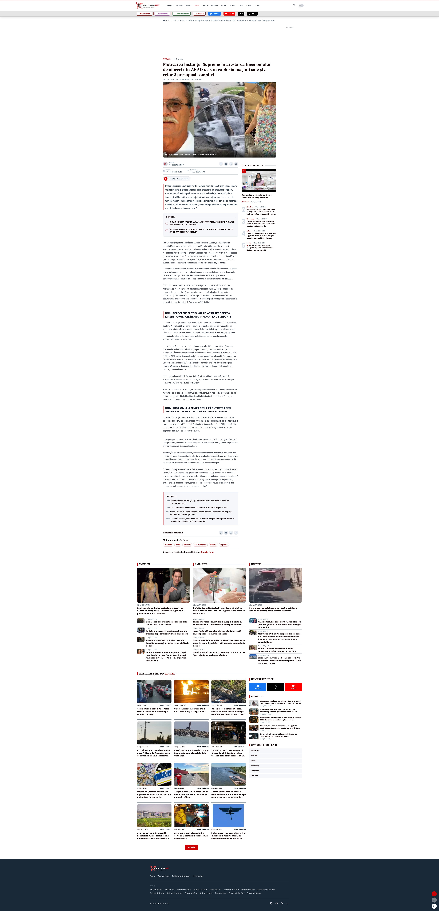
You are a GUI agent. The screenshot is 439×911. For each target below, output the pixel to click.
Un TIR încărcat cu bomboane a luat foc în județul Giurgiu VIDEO (199, 507)
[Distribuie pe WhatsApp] (231, 164)
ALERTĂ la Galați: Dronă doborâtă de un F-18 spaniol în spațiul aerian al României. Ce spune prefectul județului (202, 519)
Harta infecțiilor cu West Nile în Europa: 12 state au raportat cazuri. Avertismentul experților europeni (217, 623)
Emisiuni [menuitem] (179, 5)
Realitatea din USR (215, 889)
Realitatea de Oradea (248, 889)
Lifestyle (250, 207)
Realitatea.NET (176, 165)
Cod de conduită (198, 876)
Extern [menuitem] (241, 5)
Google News (207, 551)
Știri (175, 20)
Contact (152, 876)
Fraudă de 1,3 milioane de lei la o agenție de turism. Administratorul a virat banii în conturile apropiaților (154, 795)
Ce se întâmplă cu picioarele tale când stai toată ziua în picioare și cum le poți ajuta (217, 632)
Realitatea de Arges (206, 893)
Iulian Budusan (165, 705)
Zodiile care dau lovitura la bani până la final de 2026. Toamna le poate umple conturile (261, 223)
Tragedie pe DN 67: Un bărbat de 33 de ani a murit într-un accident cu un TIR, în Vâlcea (191, 794)
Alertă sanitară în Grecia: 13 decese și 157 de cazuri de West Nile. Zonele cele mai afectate (219, 653)
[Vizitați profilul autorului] (165, 164)
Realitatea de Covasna (231, 889)
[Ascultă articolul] (434, 893)
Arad (178, 545)
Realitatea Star (169, 889)
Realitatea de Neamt (200, 889)
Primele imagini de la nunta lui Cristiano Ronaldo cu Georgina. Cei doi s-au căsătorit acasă (167, 643)
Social (249, 243)
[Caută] (294, 5)
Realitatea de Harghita (157, 893)
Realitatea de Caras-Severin (266, 889)
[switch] (301, 5)
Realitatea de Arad (191, 893)
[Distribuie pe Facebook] (226, 164)
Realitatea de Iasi (220, 893)
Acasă (167, 20)
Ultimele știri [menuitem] (168, 5)
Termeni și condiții (164, 876)
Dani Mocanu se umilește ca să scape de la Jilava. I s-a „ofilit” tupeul (166, 623)
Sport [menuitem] (258, 5)
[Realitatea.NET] (147, 5)
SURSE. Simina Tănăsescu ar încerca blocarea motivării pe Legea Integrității (277, 650)
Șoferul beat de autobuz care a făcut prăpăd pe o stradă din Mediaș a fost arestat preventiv (273, 609)
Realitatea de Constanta (174, 893)
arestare (168, 545)
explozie (223, 545)
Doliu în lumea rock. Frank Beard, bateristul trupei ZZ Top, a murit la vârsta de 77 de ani (167, 632)
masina (213, 545)
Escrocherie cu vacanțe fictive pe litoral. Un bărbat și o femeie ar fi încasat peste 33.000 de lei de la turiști (279, 661)
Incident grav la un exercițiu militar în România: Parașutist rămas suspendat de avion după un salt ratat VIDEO (228, 837)
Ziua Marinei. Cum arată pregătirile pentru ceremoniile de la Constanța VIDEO (260, 247)
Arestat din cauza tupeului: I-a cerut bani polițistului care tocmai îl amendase (191, 836)
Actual (182, 20)
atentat (187, 545)
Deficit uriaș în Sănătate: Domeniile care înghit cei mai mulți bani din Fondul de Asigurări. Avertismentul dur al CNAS (219, 611)
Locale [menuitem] (223, 5)
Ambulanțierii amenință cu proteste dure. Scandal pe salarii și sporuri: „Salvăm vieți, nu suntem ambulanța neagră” (219, 643)
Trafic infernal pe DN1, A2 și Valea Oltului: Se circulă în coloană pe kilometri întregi (200, 502)
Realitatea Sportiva (156, 889)
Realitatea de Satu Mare (236, 893)
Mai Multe (191, 847)
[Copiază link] (221, 164)
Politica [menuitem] (188, 5)
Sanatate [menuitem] (232, 5)
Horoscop (250, 219)
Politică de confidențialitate (181, 876)
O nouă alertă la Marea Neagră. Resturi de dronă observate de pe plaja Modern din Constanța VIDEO (201, 513)
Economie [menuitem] (214, 5)
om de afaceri (200, 545)
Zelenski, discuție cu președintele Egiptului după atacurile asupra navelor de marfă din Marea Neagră (261, 237)
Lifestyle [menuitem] (249, 5)
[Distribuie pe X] (236, 164)
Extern (249, 231)
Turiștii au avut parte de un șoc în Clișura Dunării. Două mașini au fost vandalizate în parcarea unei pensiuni (227, 754)
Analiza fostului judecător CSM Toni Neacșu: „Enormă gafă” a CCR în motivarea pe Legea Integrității (279, 625)
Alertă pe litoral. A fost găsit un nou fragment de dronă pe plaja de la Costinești (191, 753)
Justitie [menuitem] (205, 5)
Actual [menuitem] (197, 5)
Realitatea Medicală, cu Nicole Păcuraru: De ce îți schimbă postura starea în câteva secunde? (257, 199)
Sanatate (245, 202)
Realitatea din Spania (254, 893)
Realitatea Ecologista (184, 889)
